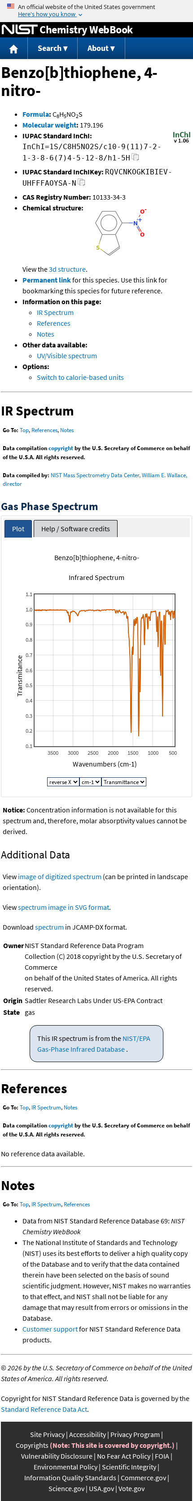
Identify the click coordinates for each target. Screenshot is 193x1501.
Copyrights (32, 1445)
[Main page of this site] (14, 48)
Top (24, 430)
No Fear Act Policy (123, 1455)
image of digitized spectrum (59, 876)
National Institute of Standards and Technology (20, 30)
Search (49, 48)
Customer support (50, 1328)
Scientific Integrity (129, 1466)
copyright (60, 448)
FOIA (162, 1455)
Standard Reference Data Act (44, 1409)
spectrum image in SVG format (63, 907)
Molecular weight (49, 124)
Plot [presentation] (18, 528)
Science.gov (66, 1488)
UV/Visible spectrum (67, 355)
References (53, 323)
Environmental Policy (65, 1466)
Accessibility (87, 1434)
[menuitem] (14, 48)
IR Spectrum (55, 312)
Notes (45, 333)
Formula (35, 114)
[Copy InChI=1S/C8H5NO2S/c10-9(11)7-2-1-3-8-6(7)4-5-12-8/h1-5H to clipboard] (135, 159)
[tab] (18, 529)
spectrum (49, 926)
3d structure (67, 269)
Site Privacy (47, 1434)
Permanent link (46, 279)
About (98, 48)
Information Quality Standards (70, 1477)
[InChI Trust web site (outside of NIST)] (181, 141)
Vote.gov (131, 1488)
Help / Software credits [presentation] (75, 528)
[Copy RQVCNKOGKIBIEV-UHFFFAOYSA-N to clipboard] (81, 185)
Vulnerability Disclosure (56, 1455)
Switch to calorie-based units (80, 377)
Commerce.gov (143, 1477)
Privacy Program (135, 1434)
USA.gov (101, 1488)
